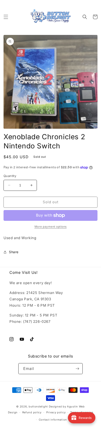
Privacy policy (56, 412)
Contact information (53, 419)
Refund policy (32, 412)
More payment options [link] (51, 226)
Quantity (10, 176)
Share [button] (14, 252)
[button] (6, 17)
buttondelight (38, 406)
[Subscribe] (77, 368)
